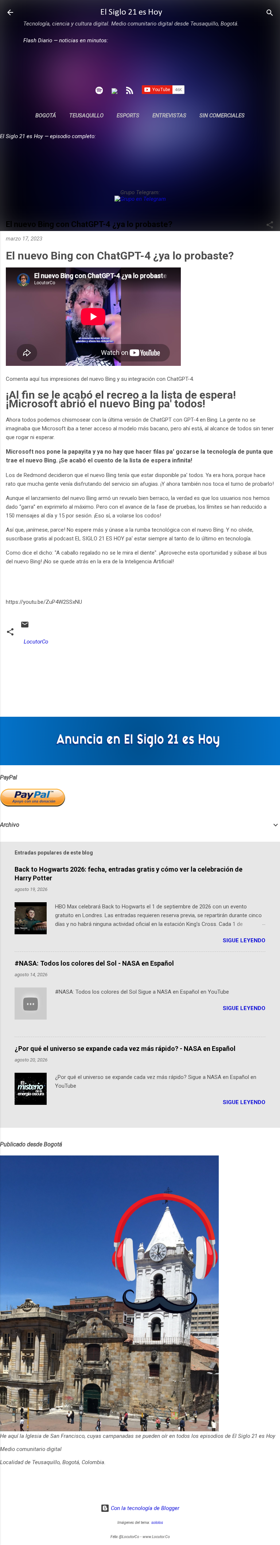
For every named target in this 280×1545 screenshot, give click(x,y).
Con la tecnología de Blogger (144, 1508)
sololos (157, 1522)
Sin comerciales (222, 115)
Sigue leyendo (244, 940)
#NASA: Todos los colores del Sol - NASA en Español (94, 963)
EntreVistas (169, 115)
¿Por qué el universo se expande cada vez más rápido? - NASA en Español (125, 1048)
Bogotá (45, 115)
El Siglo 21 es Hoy (131, 12)
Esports (128, 115)
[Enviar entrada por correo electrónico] (24, 627)
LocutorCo (36, 641)
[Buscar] (269, 13)
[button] (269, 225)
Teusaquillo (86, 115)
